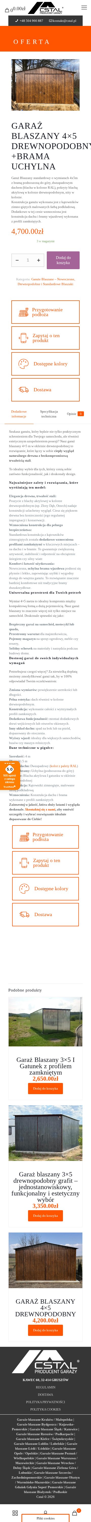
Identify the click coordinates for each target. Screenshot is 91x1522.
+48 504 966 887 (31, 21)
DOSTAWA (45, 1395)
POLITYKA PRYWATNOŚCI (45, 1402)
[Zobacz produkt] (76, 1010)
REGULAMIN (45, 1387)
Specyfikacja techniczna (49, 414)
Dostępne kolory (50, 363)
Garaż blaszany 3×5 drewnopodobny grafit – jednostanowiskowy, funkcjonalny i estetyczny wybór (45, 1187)
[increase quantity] (38, 260)
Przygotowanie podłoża (47, 312)
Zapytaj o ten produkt (46, 338)
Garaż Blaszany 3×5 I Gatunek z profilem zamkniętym (45, 1066)
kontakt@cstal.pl (64, 21)
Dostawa (42, 389)
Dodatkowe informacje (19, 414)
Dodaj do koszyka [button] (45, 1088)
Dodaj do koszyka (63, 260)
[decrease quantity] (17, 260)
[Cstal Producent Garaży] (45, 7)
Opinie (74, 414)
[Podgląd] (76, 1017)
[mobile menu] (84, 7)
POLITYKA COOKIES (45, 1409)
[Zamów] (76, 1003)
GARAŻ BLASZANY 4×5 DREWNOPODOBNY (45, 1308)
